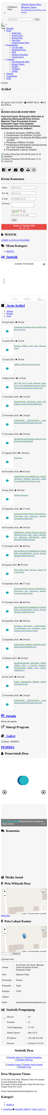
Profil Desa (16, 33)
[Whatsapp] (34, 170)
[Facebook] (3, 170)
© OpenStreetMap (33, 913)
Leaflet (24, 913)
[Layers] (43, 892)
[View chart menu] (44, 264)
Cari (37, 19)
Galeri (10, 736)
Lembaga (10, 59)
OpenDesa (7, 1109)
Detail (15, 954)
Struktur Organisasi (20, 54)
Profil (8, 31)
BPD (14, 52)
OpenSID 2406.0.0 (23, 1109)
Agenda (10, 716)
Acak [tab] (8, 316)
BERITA (10, 251)
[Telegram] (22, 170)
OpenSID (43, 913)
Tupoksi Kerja (18, 57)
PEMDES (7, 747)
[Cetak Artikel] (28, 170)
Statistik (9, 74)
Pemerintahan (12, 45)
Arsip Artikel (15, 305)
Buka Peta (5, 915)
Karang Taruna (18, 64)
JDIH (8, 78)
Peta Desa (16, 40)
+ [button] (5, 891)
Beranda (9, 28)
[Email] (16, 170)
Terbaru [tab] (9, 311)
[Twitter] (9, 170)
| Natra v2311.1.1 (38, 1109)
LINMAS (16, 69)
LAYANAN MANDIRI (19, 240)
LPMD (15, 71)
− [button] (5, 895)
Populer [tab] (9, 313)
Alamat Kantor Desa (20, 43)
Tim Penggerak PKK (20, 62)
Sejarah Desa (17, 35)
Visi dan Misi (17, 47)
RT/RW (15, 66)
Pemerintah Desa (19, 50)
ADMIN (4, 240)
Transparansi (11, 76)
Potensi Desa (17, 38)
